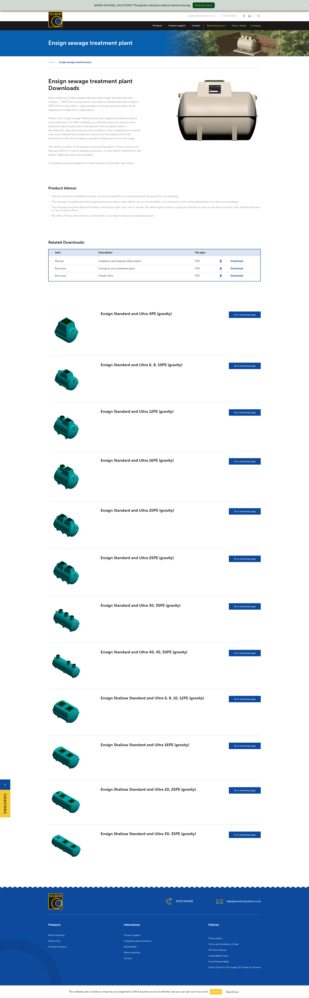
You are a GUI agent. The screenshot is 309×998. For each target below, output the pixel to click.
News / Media (239, 25)
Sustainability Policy (218, 955)
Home (51, 62)
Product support (177, 25)
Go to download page (245, 314)
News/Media (130, 946)
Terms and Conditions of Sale (223, 944)
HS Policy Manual (217, 950)
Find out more (203, 5)
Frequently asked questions (137, 941)
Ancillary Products (57, 946)
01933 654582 (229, 16)
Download (236, 261)
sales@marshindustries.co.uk (201, 16)
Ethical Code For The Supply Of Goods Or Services (234, 967)
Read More (232, 991)
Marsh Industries (132, 952)
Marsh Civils (54, 941)
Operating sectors (216, 25)
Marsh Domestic (56, 935)
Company (256, 25)
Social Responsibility (218, 961)
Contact (196, 25)
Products (157, 25)
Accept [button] (216, 991)
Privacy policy (215, 938)
